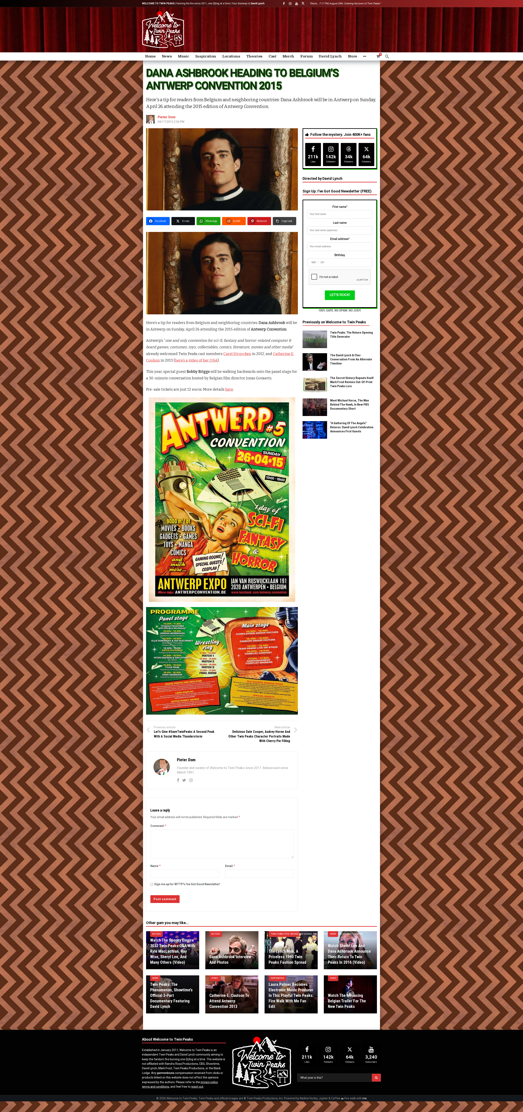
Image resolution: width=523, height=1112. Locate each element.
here (229, 389)
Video (333, 978)
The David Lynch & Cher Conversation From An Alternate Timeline (351, 359)
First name (339, 207)
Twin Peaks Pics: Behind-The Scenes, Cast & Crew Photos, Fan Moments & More (285, 934)
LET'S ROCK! (340, 295)
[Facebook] (283, 3)
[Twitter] (184, 780)
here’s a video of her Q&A (196, 360)
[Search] (387, 56)
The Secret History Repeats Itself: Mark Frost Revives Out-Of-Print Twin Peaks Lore (352, 382)
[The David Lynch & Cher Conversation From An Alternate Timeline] (315, 362)
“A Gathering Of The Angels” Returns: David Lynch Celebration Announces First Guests (351, 427)
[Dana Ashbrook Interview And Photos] (231, 950)
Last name (340, 223)
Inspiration (277, 978)
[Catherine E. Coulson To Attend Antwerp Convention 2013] (231, 994)
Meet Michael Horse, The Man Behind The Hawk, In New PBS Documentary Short (349, 404)
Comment (158, 826)
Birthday (339, 255)
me (364, 1098)
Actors (156, 934)
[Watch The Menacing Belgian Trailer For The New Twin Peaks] (350, 994)
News (333, 934)
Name (155, 866)
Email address (340, 239)
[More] (364, 56)
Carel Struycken (237, 354)
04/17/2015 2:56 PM (171, 121)
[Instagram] (290, 3)
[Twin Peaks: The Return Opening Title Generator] (315, 339)
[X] (302, 3)
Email (230, 866)
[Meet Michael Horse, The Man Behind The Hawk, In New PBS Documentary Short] (315, 407)
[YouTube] (296, 3)
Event (214, 978)
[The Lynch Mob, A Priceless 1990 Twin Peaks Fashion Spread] (291, 950)
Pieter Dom (166, 117)
